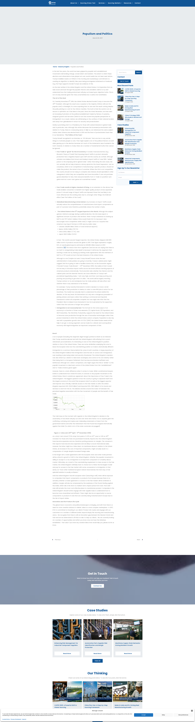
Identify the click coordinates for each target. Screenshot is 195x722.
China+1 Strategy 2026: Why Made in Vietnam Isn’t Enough (133, 117)
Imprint (24, 719)
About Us (73, 3)
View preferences (183, 715)
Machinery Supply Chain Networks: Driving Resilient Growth (133, 151)
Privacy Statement (16, 719)
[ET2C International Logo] (52, 3)
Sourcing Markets (114, 3)
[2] (65, 247)
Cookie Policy (6, 719)
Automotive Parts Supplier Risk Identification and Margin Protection (133, 141)
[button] (192, 710)
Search (138, 72)
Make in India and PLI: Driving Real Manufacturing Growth (132, 108)
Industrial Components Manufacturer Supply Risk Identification (133, 160)
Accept (144, 715)
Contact (138, 3)
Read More (67, 653)
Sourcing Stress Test (87, 3)
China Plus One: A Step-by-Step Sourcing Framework (132, 98)
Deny (163, 715)
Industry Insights (63, 67)
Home (55, 67)
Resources (127, 3)
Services (102, 3)
